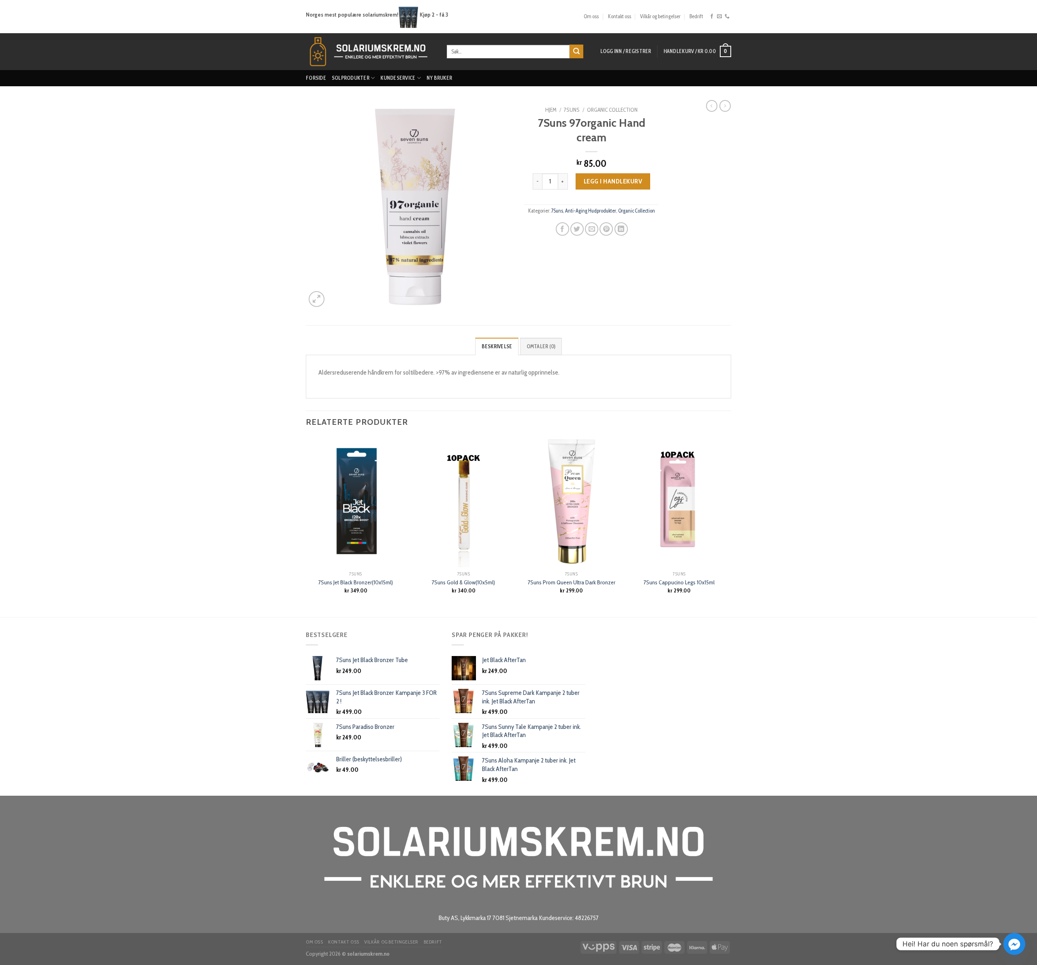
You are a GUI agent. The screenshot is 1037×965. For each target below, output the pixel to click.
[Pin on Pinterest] (606, 229)
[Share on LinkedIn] (621, 229)
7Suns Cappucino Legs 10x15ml (679, 582)
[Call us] (727, 16)
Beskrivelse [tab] (497, 346)
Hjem (551, 110)
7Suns (572, 110)
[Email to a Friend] (591, 229)
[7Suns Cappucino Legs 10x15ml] (679, 502)
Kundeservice (397, 78)
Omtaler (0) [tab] (541, 346)
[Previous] (306, 526)
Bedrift (696, 16)
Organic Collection (612, 110)
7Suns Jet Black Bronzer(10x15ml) (355, 582)
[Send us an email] (719, 16)
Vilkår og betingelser (660, 16)
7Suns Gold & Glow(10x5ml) (463, 582)
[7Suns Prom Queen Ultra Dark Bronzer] (571, 502)
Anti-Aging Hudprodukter (590, 211)
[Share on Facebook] (562, 229)
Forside (316, 78)
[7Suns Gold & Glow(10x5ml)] (464, 502)
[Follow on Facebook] (711, 16)
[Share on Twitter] (577, 229)
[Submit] (576, 51)
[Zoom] (316, 299)
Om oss (591, 16)
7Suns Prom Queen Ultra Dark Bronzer (571, 582)
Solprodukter (350, 78)
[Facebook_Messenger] (1014, 944)
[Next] (729, 526)
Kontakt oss (619, 16)
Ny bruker (439, 78)
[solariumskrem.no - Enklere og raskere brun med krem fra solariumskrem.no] (370, 51)
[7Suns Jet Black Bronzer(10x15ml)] (356, 502)
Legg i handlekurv (613, 181)
